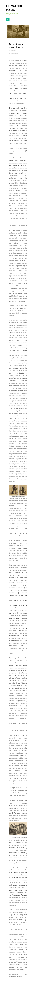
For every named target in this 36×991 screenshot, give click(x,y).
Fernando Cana (14, 8)
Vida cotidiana (14, 53)
